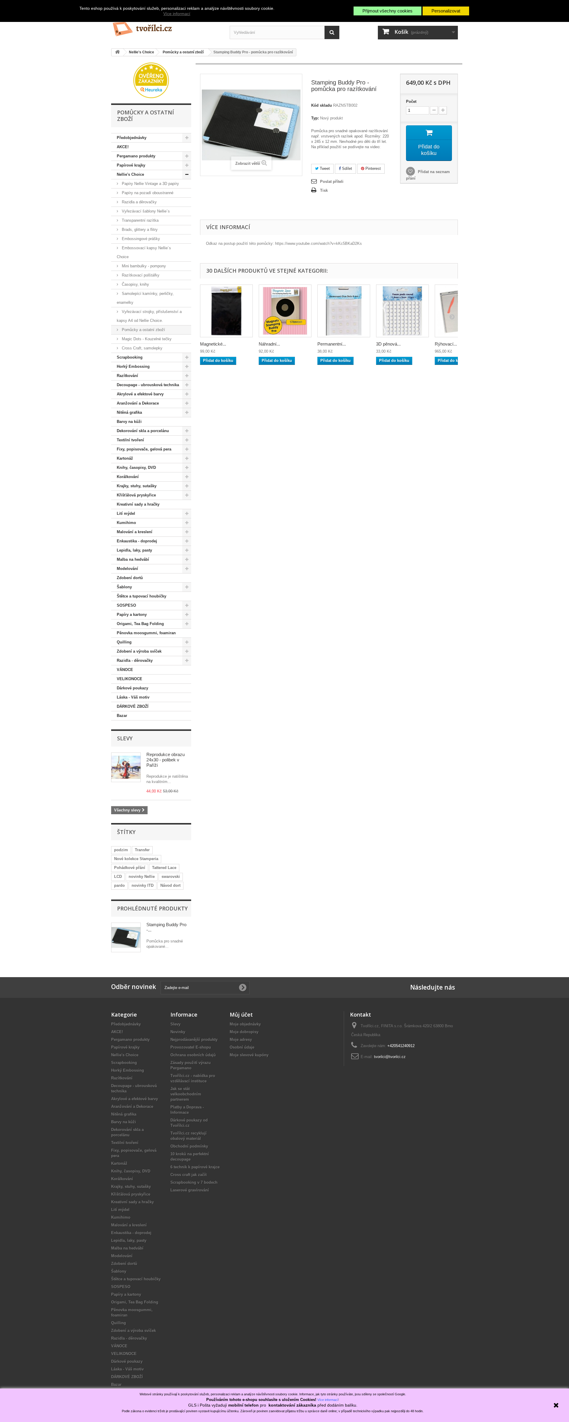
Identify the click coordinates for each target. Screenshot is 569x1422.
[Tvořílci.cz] (166, 26)
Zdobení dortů (130, 578)
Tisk (324, 190)
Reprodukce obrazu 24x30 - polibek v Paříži (165, 760)
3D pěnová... (388, 343)
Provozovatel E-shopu (190, 1047)
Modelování (127, 568)
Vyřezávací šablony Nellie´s (145, 211)
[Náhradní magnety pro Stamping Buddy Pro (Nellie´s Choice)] (285, 311)
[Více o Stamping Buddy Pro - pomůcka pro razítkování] (126, 937)
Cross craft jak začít (188, 1174)
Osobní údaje (242, 1047)
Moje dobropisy (244, 1032)
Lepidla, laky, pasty (134, 550)
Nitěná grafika (129, 412)
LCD (118, 876)
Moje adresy (241, 1039)
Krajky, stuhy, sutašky (136, 486)
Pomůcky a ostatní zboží (143, 329)
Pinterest (372, 168)
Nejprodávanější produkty (194, 1039)
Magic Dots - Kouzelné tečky (146, 339)
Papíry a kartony (132, 614)
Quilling (124, 642)
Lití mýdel (126, 513)
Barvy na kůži (129, 421)
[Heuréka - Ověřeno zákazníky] (151, 80)
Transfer (142, 850)
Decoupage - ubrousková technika (148, 385)
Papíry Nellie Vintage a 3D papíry (150, 183)
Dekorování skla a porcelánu (143, 431)
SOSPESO (126, 605)
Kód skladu (321, 105)
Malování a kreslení (134, 532)
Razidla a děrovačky (139, 202)
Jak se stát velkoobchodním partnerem (185, 1094)
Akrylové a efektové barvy (140, 394)
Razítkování (127, 375)
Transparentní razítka (140, 220)
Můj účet (241, 1014)
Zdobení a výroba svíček (139, 651)
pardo (119, 885)
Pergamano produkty (136, 156)
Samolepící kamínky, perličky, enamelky (145, 298)
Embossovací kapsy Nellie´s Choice (144, 252)
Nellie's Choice (130, 174)
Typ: (315, 118)
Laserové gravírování (189, 1190)
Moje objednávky (245, 1024)
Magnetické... (213, 343)
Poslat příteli (331, 181)
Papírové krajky (131, 165)
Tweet (324, 168)
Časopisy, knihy (135, 284)
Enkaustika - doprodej (137, 541)
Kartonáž (125, 458)
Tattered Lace (164, 867)
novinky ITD (143, 885)
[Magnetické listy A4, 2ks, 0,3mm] (226, 311)
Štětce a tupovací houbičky (141, 596)
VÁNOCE (125, 669)
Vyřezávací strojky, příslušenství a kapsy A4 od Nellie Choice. (149, 316)
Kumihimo (126, 522)
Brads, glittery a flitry (139, 229)
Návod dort (170, 885)
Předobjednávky (131, 137)
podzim (121, 850)
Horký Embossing (133, 366)
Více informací (176, 13)
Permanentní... (331, 343)
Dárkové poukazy (132, 688)
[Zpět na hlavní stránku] (117, 52)
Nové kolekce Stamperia (136, 859)
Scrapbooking (130, 357)
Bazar (122, 715)
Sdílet (346, 168)
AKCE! (123, 147)
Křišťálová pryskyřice (136, 495)
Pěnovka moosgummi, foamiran (146, 633)
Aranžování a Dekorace (138, 403)
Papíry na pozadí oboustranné (147, 193)
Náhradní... (269, 343)
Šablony (124, 587)
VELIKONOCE (129, 679)
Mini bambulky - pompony (143, 266)
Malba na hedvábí (133, 559)
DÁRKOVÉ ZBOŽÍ (132, 706)
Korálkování (128, 476)
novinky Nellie (142, 876)
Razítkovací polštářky (140, 275)
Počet (411, 101)
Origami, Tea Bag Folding (140, 623)
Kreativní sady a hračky (138, 504)
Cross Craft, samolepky (141, 348)
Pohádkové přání (129, 867)
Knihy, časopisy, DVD (136, 467)
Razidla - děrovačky (135, 660)
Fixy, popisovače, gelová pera (144, 449)
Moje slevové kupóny (249, 1055)
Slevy (124, 738)
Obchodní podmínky (189, 1146)
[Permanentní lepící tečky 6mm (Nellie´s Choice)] (343, 311)
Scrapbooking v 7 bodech (194, 1182)
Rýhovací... (446, 343)
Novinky (177, 1032)
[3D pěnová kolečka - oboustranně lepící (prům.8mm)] (402, 311)
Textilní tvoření (130, 440)
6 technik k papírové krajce (195, 1167)
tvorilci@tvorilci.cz (390, 1056)
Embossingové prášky (140, 239)
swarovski (171, 876)
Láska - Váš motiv (133, 697)
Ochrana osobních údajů (193, 1055)
